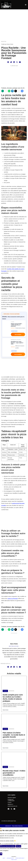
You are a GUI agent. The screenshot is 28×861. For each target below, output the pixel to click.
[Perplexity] (6, 91)
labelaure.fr (10, 804)
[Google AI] (22, 91)
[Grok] (19, 91)
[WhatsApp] (9, 91)
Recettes (3, 41)
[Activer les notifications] (1, 854)
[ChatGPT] (2, 91)
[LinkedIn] (12, 91)
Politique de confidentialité (11, 800)
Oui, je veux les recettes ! (8, 846)
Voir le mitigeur (18, 334)
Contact (9, 802)
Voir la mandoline (18, 354)
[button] (26, 5)
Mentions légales (12, 797)
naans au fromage (13, 598)
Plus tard (18, 846)
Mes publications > (14, 646)
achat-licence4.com (12, 806)
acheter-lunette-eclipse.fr (19, 858)
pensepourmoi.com (10, 858)
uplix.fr (4, 858)
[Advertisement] (14, 24)
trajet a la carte (14, 859)
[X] (15, 91)
